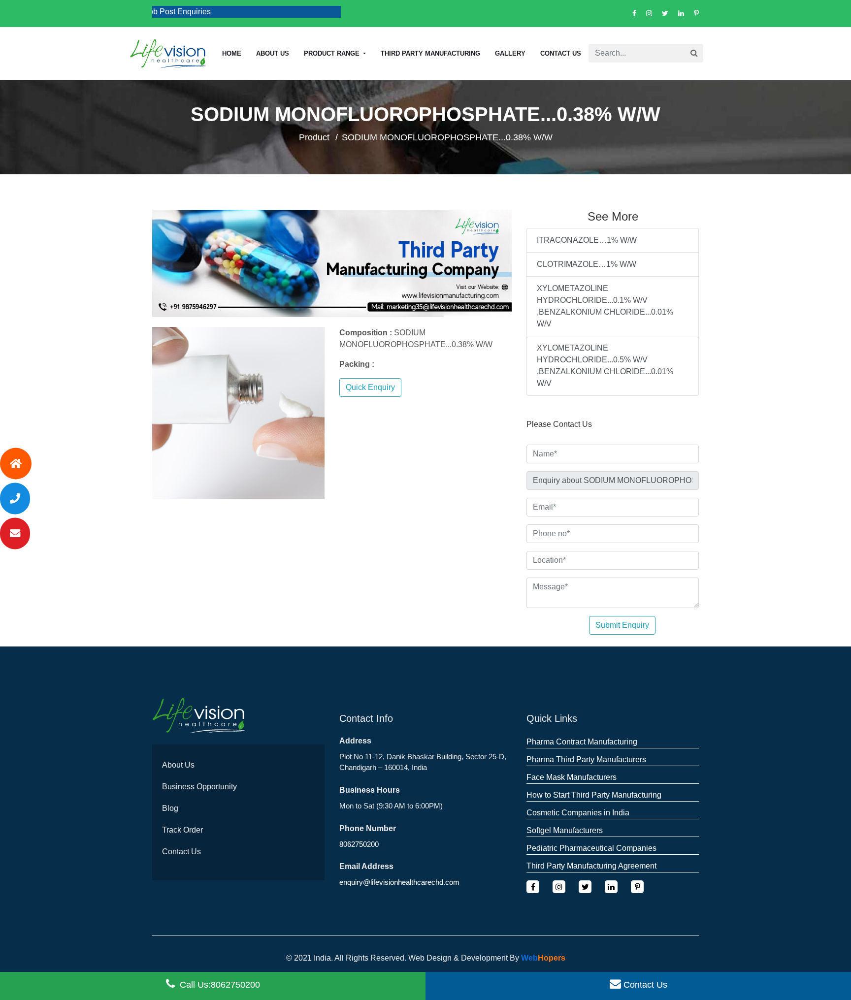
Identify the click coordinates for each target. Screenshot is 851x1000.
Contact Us (560, 53)
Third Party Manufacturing (430, 53)
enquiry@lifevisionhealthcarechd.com (399, 882)
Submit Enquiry (622, 625)
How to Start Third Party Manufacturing (593, 795)
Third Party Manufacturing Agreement (591, 866)
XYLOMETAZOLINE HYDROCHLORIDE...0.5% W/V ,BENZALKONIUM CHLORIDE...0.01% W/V (605, 365)
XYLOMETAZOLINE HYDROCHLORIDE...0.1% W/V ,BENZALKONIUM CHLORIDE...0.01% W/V (605, 306)
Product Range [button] (332, 53)
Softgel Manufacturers (564, 830)
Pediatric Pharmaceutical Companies (591, 848)
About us (272, 53)
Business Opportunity (199, 786)
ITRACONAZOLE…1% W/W (587, 240)
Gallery (510, 53)
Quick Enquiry (370, 387)
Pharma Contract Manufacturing (581, 742)
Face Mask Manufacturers (571, 777)
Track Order (182, 830)
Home (231, 53)
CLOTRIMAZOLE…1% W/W (586, 264)
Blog (170, 808)
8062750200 (359, 844)
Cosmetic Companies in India (577, 812)
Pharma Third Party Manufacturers (586, 759)
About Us (178, 765)
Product (314, 137)
